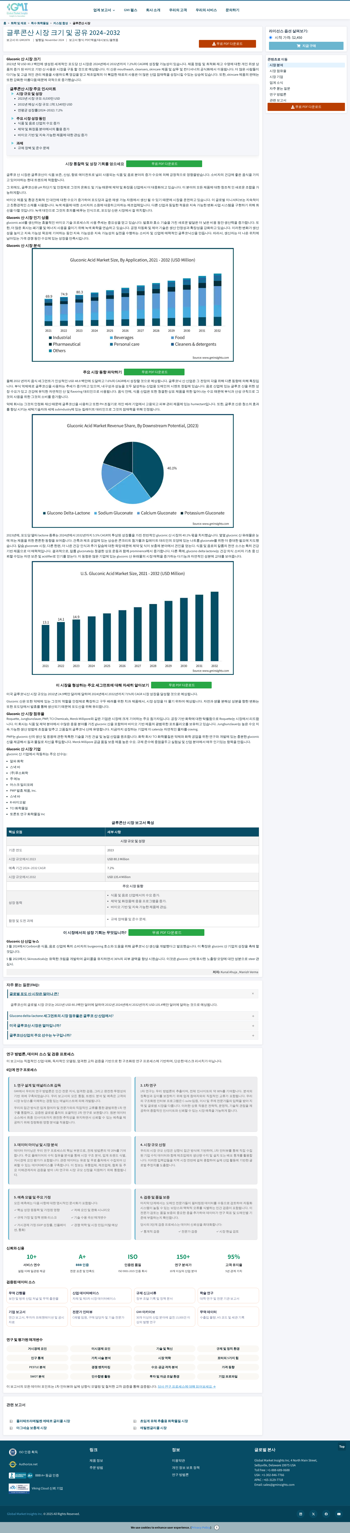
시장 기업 (276, 77)
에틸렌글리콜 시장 (153, 1428)
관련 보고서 (278, 100)
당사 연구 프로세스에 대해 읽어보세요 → (187, 1386)
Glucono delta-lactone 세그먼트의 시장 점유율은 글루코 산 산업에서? (62, 1015)
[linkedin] (301, 1514)
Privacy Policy (200, 1527)
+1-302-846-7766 (273, 1475)
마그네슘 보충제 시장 (31, 1428)
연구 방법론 (278, 94)
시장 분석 (276, 65)
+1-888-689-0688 (278, 1470)
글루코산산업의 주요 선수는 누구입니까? (40, 1035)
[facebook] (326, 1514)
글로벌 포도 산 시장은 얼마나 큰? (34, 993)
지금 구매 (309, 46)
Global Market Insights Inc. (25, 1514)
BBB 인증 (82, 1265)
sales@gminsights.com (279, 1485)
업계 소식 (276, 83)
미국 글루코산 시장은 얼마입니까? (35, 1025)
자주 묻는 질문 (280, 88)
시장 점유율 (278, 71)
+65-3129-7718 (273, 1480)
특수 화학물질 (40, 23)
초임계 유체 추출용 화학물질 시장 (164, 1421)
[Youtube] (339, 1514)
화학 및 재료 (18, 23)
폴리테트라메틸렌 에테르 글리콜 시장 (43, 1421)
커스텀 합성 (60, 23)
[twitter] (313, 1514)
